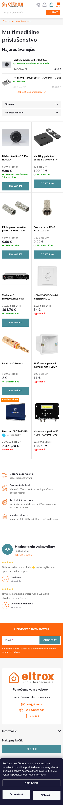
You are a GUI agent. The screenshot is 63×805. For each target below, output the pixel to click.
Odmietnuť (16, 794)
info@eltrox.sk (34, 704)
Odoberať (50, 640)
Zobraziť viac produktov (30, 92)
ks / (31, 749)
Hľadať (53, 12)
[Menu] (58, 4)
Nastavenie (31, 783)
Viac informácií (37, 775)
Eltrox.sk (34, 716)
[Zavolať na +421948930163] (38, 5)
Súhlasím (46, 795)
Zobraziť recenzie (23, 555)
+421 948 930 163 (34, 710)
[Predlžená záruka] (15, 412)
